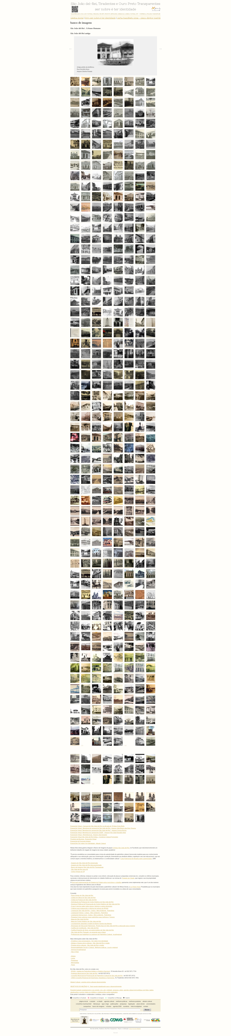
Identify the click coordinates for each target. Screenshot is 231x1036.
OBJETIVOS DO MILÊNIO (78, 986)
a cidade (99, 1001)
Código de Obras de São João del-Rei (83, 897)
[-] (82, 745)
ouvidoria (126, 1006)
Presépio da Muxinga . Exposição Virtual (83, 839)
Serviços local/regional (78, 949)
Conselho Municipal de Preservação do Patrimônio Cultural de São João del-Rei (97, 975)
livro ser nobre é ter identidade (100, 18)
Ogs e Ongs (75, 952)
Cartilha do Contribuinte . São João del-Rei (85, 928)
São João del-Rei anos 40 (79, 869)
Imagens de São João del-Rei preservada (84, 863)
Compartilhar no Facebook (79, 998)
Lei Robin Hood (135, 887)
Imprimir (127, 998)
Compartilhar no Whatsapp (114, 998)
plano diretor (141, 1004)
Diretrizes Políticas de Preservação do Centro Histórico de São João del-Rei (95, 904)
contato (145, 1006)
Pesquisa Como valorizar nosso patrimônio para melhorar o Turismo (93, 917)
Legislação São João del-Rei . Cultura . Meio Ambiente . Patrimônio (92, 910)
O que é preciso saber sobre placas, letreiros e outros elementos (91, 906)
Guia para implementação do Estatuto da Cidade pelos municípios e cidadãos (97, 882)
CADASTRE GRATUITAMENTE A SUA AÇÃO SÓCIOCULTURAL (137, 1013)
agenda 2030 (117, 1006)
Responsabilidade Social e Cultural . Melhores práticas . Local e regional (94, 947)
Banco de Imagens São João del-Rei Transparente (87, 867)
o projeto (92, 1001)
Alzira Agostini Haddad (135, 1028)
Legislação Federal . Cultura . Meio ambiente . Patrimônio (89, 913)
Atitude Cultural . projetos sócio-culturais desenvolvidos (88, 982)
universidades (150, 1004)
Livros (73, 958)
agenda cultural (109, 1001)
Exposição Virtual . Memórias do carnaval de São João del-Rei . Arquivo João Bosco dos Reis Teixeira (103, 828)
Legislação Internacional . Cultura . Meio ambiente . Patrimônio (91, 915)
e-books (108, 1006)
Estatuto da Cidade (128, 878)
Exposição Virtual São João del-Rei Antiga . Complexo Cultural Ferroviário (94, 837)
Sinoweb (115, 1032)
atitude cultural (147, 1001)
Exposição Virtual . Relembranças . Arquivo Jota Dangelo (88, 835)
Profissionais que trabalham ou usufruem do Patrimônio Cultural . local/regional (96, 934)
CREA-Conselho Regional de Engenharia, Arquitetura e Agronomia (93, 978)
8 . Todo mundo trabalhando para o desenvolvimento (105, 986)
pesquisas (123, 1004)
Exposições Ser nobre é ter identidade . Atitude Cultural (88, 843)
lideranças (96, 1004)
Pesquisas (74, 960)
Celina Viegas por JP (78, 871)
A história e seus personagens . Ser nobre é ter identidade (89, 941)
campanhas (87, 1006)
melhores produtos (135, 1001)
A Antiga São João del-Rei (121, 848)
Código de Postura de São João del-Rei (84, 900)
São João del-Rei (84, 3)
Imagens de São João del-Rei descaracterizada (86, 865)
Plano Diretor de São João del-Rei (82, 895)
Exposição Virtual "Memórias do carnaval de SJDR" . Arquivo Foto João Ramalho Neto (98, 832)
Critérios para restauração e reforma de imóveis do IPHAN (89, 908)
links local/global (136, 1006)
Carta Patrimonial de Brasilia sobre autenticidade (136, 858)
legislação (131, 1004)
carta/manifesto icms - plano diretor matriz (139, 18)
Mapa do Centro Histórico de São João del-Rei (86, 921)
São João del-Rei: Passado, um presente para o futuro (88, 932)
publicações (114, 1004)
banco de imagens (98, 1006)
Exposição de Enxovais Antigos (80, 841)
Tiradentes (106, 3)
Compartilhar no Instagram (97, 998)
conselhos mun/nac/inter (83, 1004)
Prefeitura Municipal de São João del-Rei (84, 973)
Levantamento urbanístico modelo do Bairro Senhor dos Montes (91, 923)
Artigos (73, 956)
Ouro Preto (127, 3)
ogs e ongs (105, 1004)
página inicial (77, 18)
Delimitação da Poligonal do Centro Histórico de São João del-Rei (92, 902)
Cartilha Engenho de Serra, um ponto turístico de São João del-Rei (92, 930)
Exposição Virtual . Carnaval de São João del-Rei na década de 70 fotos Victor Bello (97, 826)
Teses (73, 965)
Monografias (75, 962)
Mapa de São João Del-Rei (80, 919)
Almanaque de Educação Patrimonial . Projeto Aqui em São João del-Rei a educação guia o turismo (103, 926)
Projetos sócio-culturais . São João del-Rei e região (87, 945)
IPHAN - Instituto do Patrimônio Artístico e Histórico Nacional (90, 971)
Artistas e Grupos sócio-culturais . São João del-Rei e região (90, 943)
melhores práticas (121, 1001)
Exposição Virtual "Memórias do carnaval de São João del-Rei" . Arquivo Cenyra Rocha (98, 830)
